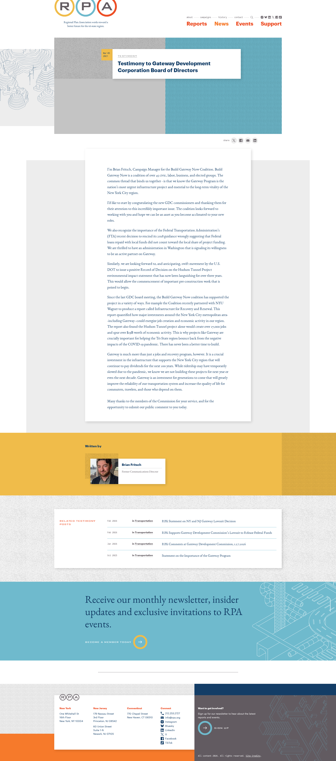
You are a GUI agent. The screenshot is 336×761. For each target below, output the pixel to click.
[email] (248, 140)
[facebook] (241, 140)
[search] (251, 17)
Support (271, 23)
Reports (197, 23)
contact (238, 17)
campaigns (205, 17)
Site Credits (253, 756)
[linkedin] (255, 140)
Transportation (144, 520)
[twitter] (234, 140)
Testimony (127, 55)
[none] (125, 468)
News (221, 23)
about (190, 17)
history (222, 17)
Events (244, 23)
